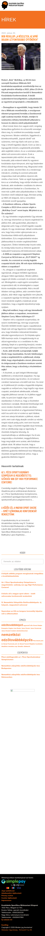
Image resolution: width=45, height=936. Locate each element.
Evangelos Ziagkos (7, 628)
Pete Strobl (36, 640)
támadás (20, 646)
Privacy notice (7, 895)
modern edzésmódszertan (19, 631)
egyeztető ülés (28, 625)
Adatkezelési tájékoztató (11, 893)
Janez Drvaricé (6, 631)
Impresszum (6, 900)
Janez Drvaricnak (35, 628)
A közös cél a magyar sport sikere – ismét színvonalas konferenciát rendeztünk (19, 511)
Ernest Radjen (37, 625)
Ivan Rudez (17, 628)
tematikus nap (12, 646)
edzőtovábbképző (12, 624)
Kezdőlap (4, 925)
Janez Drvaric (25, 628)
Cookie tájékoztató (9, 898)
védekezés (27, 646)
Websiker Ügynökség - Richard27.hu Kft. (16, 930)
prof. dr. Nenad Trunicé (22, 644)
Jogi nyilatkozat (8, 891)
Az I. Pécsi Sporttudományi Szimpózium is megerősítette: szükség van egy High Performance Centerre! (19, 477)
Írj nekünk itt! (6, 920)
